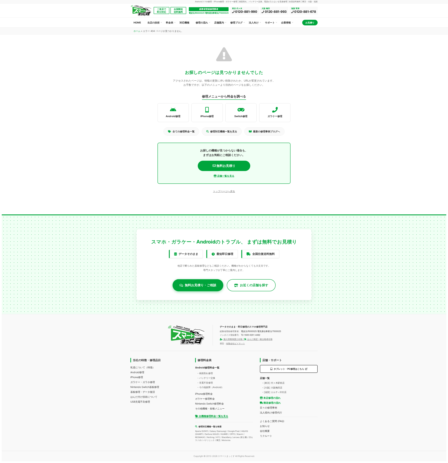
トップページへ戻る (224, 191)
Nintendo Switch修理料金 (209, 403)
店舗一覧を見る (225, 175)
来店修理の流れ (272, 397)
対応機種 (184, 22)
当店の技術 (153, 22)
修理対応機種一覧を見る (223, 131)
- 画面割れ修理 (205, 373)
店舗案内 (219, 22)
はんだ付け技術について (143, 396)
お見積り (309, 22)
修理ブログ (236, 22)
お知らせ (265, 425)
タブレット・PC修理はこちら (289, 368)
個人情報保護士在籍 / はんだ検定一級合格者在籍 (247, 339)
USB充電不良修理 (140, 401)
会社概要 (265, 430)
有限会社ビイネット (235, 343)
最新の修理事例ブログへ (266, 131)
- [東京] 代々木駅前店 (273, 382)
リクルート (266, 435)
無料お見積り (225, 166)
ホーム (137, 31)
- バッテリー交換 (206, 378)
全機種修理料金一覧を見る (213, 416)
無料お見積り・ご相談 (200, 285)
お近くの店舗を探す (254, 285)
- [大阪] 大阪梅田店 (272, 387)
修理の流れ (202, 22)
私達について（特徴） (142, 367)
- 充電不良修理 (205, 382)
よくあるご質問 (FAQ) (272, 421)
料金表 (169, 22)
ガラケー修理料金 (205, 398)
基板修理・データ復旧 (142, 391)
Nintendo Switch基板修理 (144, 386)
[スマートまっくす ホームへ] (186, 335)
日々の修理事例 (268, 407)
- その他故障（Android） (210, 387)
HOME (137, 22)
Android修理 (137, 372)
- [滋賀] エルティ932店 (274, 392)
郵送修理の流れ (272, 402)
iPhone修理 (136, 377)
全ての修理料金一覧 (184, 131)
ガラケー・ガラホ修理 (142, 382)
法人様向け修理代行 (271, 412)
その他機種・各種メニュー (210, 408)
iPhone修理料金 (204, 393)
